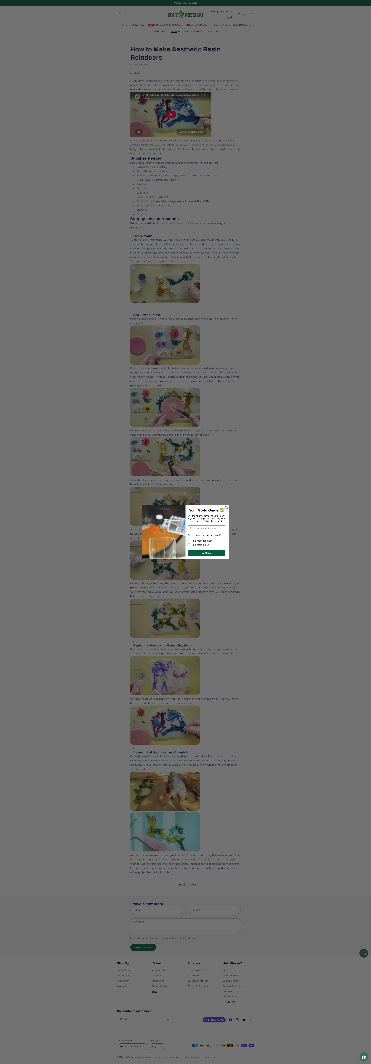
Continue (206, 553)
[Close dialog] (226, 507)
